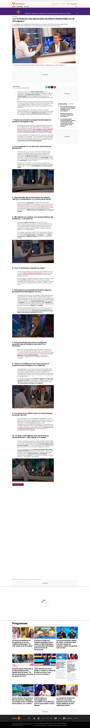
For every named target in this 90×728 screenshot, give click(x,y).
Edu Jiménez (16, 86)
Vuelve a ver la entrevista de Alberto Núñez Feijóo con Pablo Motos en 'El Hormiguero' (39, 65)
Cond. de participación (62, 723)
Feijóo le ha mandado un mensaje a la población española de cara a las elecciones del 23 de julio (35, 352)
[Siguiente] (77, 1)
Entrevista (28, 13)
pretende (29, 273)
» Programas (19, 579)
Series (13, 6)
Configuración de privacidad (40, 725)
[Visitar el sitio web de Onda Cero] (55, 718)
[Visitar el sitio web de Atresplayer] (70, 718)
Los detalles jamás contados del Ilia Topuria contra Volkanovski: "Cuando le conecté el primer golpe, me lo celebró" (67, 122)
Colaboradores (42, 13)
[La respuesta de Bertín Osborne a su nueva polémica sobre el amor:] (67, 690)
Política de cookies (53, 723)
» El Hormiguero (25, 579)
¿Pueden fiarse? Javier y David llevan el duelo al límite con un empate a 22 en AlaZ (61, 665)
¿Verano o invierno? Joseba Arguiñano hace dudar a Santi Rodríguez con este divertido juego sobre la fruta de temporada (44, 644)
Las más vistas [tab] (62, 103)
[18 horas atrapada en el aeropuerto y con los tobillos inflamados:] (23, 633)
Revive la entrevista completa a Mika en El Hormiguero (66, 115)
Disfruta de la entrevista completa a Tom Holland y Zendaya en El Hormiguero (67, 109)
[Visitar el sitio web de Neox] (38, 718)
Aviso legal (36, 723)
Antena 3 (14, 579)
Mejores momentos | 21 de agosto (71, 661)
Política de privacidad (43, 723)
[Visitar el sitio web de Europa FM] (60, 718)
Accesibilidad (64, 725)
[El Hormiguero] (18, 14)
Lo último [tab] (71, 103)
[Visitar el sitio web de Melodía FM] (64, 718)
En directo (15, 667)
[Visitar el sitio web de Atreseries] (51, 718)
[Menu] (76, 7)
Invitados (34, 13)
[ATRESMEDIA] (16, 718)
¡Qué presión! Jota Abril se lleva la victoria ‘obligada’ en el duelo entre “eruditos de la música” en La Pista (22, 700)
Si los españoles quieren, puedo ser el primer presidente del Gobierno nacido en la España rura (35, 130)
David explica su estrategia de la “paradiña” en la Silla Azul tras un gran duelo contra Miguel (44, 701)
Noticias (26, 6)
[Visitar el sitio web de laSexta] (34, 718)
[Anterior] (12, 1)
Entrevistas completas (58, 13)
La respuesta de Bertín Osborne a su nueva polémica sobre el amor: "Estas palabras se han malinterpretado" (65, 701)
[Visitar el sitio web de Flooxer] (76, 718)
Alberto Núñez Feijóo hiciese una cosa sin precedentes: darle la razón (35, 205)
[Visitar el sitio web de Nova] (43, 718)
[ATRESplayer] (74, 4)
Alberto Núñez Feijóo (18, 484)
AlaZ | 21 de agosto (61, 660)
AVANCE (36, 667)
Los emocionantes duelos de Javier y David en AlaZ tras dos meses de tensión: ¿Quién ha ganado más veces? (66, 644)
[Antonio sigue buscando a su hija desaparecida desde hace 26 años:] (23, 660)
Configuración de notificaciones (54, 725)
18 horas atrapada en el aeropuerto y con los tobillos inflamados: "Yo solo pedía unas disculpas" (22, 643)
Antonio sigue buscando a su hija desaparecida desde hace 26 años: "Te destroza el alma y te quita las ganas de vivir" (22, 672)
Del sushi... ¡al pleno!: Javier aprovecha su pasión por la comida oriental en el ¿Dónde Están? (71, 668)
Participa (68, 13)
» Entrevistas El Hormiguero (35, 579)
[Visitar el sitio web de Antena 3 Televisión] (30, 718)
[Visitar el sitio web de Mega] (47, 718)
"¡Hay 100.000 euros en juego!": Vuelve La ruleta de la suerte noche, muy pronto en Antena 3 (44, 671)
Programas (20, 6)
